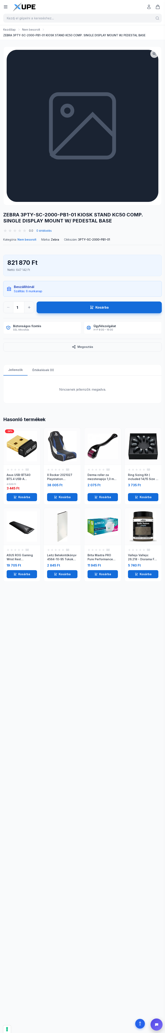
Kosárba (24, 497)
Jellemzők (15, 369)
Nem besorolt (31, 29)
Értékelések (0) (43, 370)
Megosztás (85, 347)
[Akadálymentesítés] (140, 1024)
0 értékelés (44, 230)
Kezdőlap (9, 29)
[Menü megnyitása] (6, 7)
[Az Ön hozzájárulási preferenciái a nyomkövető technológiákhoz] (7, 1029)
